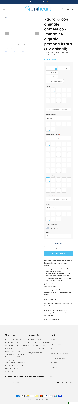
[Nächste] (37, 33)
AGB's (53, 340)
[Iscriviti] (40, 382)
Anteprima (58, 243)
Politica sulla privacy (58, 358)
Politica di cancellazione (59, 353)
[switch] (47, 228)
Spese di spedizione (62, 52)
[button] (4, 8)
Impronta (54, 363)
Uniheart (35, 399)
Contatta (54, 367)
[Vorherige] (7, 33)
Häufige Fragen (56, 344)
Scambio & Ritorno (57, 349)
